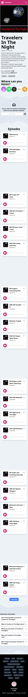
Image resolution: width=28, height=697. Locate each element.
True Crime (7, 672)
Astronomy (12, 76)
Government (8, 675)
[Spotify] (8, 89)
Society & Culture (9, 667)
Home (4, 693)
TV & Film (7, 669)
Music (22, 661)
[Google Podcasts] (19, 89)
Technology (20, 667)
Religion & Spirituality (14, 664)
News (14, 672)
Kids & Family (14, 661)
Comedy (7, 658)
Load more (14, 599)
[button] (26, 2)
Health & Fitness (18, 675)
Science (4, 76)
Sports (17, 678)
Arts (13, 658)
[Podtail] (14, 89)
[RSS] (24, 89)
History (21, 669)
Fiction (14, 669)
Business (5, 661)
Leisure (21, 672)
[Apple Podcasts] (3, 89)
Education (20, 658)
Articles (18, 693)
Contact (23, 693)
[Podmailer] (14, 684)
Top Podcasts (11, 693)
